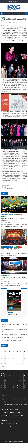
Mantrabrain (20, 441)
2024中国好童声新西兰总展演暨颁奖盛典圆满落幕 (12, 337)
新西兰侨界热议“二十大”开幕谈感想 (10, 249)
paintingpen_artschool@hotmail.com (8, 426)
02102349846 (4, 432)
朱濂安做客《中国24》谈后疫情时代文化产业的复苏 (14, 278)
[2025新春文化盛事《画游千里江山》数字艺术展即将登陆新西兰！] (14, 204)
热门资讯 (2, 17)
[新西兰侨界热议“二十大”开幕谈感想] (14, 237)
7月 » (3, 366)
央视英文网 (3, 275)
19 (9, 361)
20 (13, 361)
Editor (10, 222)
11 (5, 358)
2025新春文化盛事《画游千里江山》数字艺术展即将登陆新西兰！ (14, 219)
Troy (10, 22)
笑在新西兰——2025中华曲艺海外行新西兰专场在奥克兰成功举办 (14, 325)
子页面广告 (10, 312)
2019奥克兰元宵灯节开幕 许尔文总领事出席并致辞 (4, 289)
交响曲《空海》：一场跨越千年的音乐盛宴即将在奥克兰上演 (14, 334)
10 (1, 358)
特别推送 (20, 214)
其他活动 (2, 246)
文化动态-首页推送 (4, 214)
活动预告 (11, 214)
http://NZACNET (10, 188)
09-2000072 (3, 429)
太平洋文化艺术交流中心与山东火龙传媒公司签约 (12, 340)
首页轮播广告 (3, 216)
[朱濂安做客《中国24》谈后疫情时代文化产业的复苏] (14, 265)
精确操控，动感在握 (12, 314)
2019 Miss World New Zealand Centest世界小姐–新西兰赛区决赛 (24, 289)
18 (5, 361)
